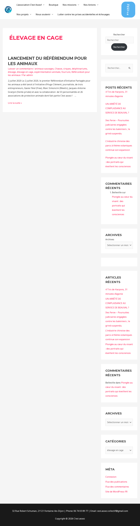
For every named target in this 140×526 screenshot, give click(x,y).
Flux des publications (116, 481)
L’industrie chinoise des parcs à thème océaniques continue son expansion (118, 145)
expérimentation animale (47, 71)
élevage (12, 71)
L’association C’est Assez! (29, 4)
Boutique (53, 4)
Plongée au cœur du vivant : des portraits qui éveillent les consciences (119, 162)
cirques (67, 68)
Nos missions (69, 4)
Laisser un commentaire (20, 68)
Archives (109, 239)
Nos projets (23, 14)
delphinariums (79, 68)
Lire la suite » (15, 102)
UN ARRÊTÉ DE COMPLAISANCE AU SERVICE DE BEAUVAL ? (117, 108)
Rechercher (119, 34)
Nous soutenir (43, 14)
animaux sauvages (44, 68)
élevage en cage (25, 71)
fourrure (66, 71)
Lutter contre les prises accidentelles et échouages (84, 14)
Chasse (58, 68)
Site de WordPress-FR (116, 491)
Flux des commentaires (117, 486)
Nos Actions (90, 4)
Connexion (110, 476)
